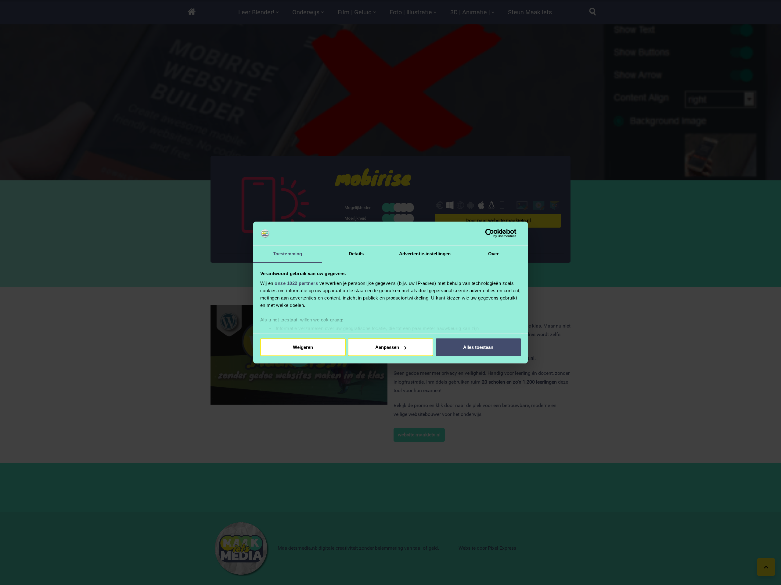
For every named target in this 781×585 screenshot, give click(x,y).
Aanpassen (387, 347)
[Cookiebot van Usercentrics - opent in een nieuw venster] (494, 233)
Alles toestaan (478, 347)
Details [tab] (356, 253)
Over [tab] (493, 253)
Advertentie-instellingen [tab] (425, 253)
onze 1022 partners (296, 282)
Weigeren (303, 347)
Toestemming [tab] (287, 253)
